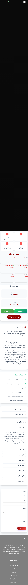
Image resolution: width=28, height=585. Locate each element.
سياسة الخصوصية (14, 582)
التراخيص (14, 569)
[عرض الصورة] (19, 257)
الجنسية (24, 516)
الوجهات (14, 572)
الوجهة (24, 508)
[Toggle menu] (24, 2)
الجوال (24, 499)
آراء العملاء (14, 575)
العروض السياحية (14, 565)
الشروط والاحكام (14, 579)
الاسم (24, 491)
